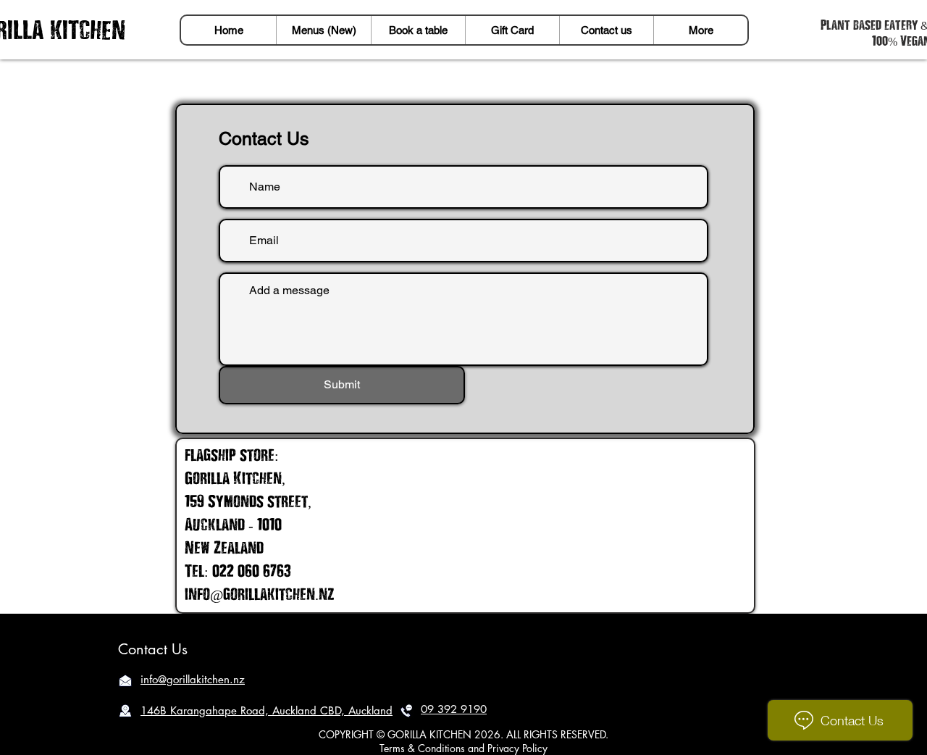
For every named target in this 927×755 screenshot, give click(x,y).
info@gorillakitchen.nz (260, 593)
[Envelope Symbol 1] (125, 680)
